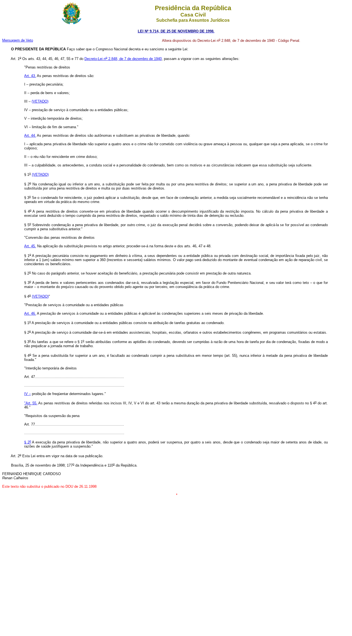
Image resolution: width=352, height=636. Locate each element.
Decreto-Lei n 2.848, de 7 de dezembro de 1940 (123, 59)
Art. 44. (30, 135)
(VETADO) (40, 296)
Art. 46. (30, 313)
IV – (27, 394)
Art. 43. (30, 76)
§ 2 (27, 442)
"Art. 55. (30, 403)
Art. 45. (30, 246)
